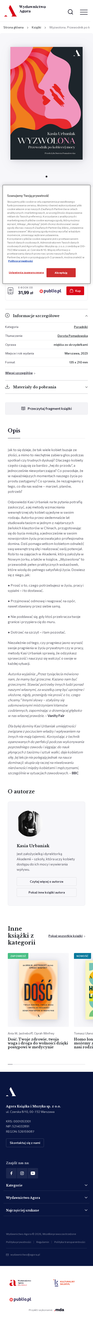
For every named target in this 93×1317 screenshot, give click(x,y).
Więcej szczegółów (19, 373)
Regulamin (42, 1241)
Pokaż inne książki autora (47, 892)
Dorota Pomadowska (73, 336)
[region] (46, 234)
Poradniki (81, 327)
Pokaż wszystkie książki (65, 936)
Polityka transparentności (69, 1241)
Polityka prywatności (18, 1241)
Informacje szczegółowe (36, 316)
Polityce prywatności (20, 260)
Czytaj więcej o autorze (46, 881)
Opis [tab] (14, 431)
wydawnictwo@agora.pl (25, 1254)
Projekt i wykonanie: (41, 1309)
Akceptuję (61, 272)
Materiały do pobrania (34, 387)
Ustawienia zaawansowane (26, 272)
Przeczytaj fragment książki (50, 408)
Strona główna (13, 27)
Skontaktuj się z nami (25, 1143)
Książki (36, 27)
